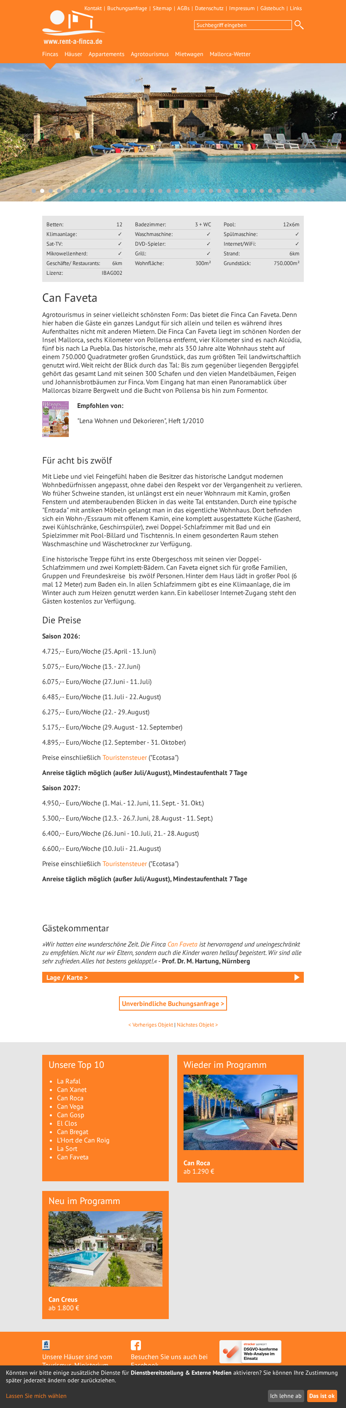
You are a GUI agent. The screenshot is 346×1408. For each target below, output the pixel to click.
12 (126, 191)
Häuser (73, 54)
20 (194, 191)
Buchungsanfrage (127, 8)
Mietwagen (189, 54)
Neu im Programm (84, 1201)
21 (202, 191)
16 (160, 191)
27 (253, 191)
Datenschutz (209, 8)
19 (186, 191)
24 (228, 191)
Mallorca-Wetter (230, 54)
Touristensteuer (125, 757)
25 (236, 191)
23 (219, 191)
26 (245, 191)
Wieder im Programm (225, 1064)
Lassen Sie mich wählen (36, 1396)
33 (304, 191)
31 (287, 191)
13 (135, 191)
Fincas (50, 54)
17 (169, 191)
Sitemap (162, 8)
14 (143, 191)
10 (110, 191)
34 (312, 191)
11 (118, 191)
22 (211, 191)
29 (270, 191)
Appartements (106, 54)
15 (152, 191)
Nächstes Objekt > (197, 1024)
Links (296, 8)
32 (295, 191)
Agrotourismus (150, 54)
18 (177, 191)
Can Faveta (182, 944)
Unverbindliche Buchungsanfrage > (173, 1003)
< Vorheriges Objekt (150, 1024)
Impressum (242, 8)
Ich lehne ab (286, 1396)
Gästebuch (272, 8)
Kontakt (93, 8)
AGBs (183, 8)
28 (262, 191)
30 (278, 191)
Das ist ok (322, 1396)
